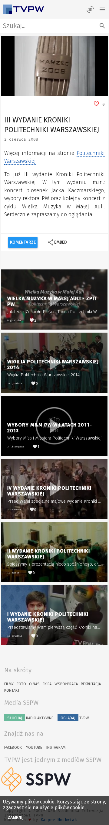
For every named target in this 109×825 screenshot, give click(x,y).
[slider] (48, 91)
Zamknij (16, 817)
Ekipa (47, 684)
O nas (34, 684)
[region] (54, 66)
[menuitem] (90, 91)
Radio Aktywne (30, 718)
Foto (21, 684)
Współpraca (66, 684)
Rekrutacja (91, 684)
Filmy (9, 684)
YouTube (34, 747)
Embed (57, 242)
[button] (19, 91)
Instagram (55, 747)
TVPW (75, 718)
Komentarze (23, 242)
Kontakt (12, 690)
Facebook (13, 747)
